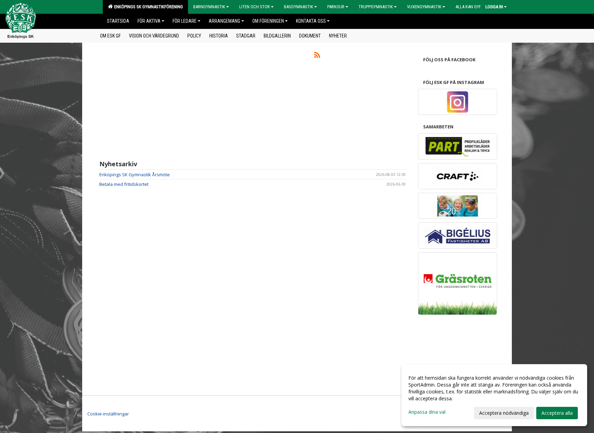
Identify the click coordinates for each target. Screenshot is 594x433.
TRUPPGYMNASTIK (376, 6)
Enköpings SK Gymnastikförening (147, 6)
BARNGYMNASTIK (209, 6)
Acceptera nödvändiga (504, 413)
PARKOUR (335, 6)
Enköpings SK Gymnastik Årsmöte (134, 174)
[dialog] (494, 395)
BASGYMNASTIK (298, 6)
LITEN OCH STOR (254, 6)
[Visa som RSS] (317, 56)
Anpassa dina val (427, 412)
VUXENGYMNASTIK (424, 6)
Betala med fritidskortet (123, 184)
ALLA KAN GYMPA (471, 6)
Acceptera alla (557, 413)
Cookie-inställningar (108, 414)
